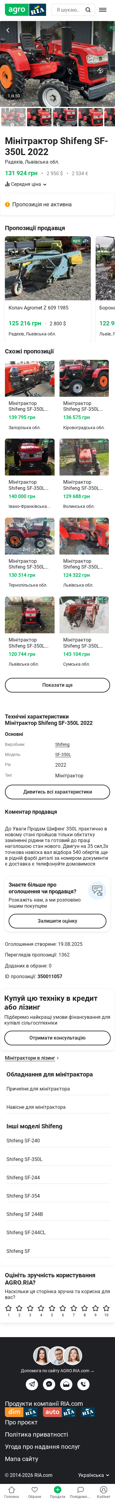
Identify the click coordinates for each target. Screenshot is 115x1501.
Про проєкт (21, 1422)
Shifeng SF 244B (24, 1214)
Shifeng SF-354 (23, 1196)
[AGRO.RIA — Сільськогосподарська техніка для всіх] (28, 10)
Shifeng (62, 744)
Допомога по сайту (57, 1370)
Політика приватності (36, 1434)
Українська (91, 1475)
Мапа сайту (21, 1459)
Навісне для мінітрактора (36, 1107)
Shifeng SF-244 (23, 1178)
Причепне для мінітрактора (38, 1089)
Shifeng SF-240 (23, 1141)
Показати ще (57, 685)
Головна (11, 1497)
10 (106, 1315)
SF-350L (63, 754)
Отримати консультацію (57, 1038)
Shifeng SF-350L (24, 1159)
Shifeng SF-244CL (26, 1232)
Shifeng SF (18, 1251)
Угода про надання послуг (42, 1446)
